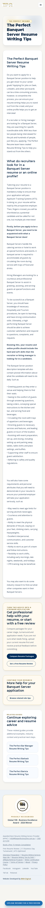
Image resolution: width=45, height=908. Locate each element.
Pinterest (13, 873)
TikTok (5, 873)
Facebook (7, 868)
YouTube (34, 868)
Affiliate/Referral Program (13, 860)
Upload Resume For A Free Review (23, 903)
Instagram (16, 868)
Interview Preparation (11, 855)
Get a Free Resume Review (21, 663)
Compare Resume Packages (22, 656)
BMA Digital (26, 879)
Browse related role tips (20, 698)
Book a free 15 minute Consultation (17, 845)
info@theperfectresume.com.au (22, 838)
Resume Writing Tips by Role (23, 857)
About (27, 862)
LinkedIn (25, 868)
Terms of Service (17, 862)
